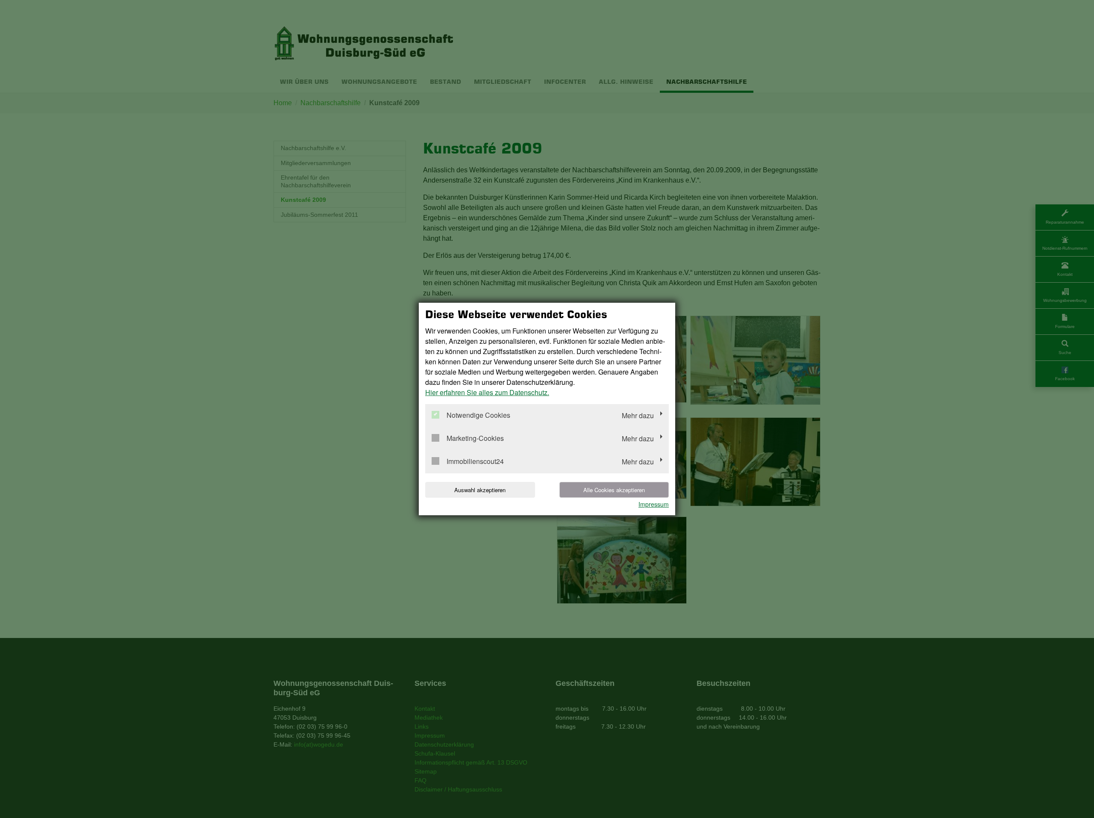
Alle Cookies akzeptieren (614, 490)
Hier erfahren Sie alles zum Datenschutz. (487, 392)
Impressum (653, 504)
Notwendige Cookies (478, 415)
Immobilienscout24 (475, 461)
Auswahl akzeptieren (480, 490)
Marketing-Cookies (475, 438)
